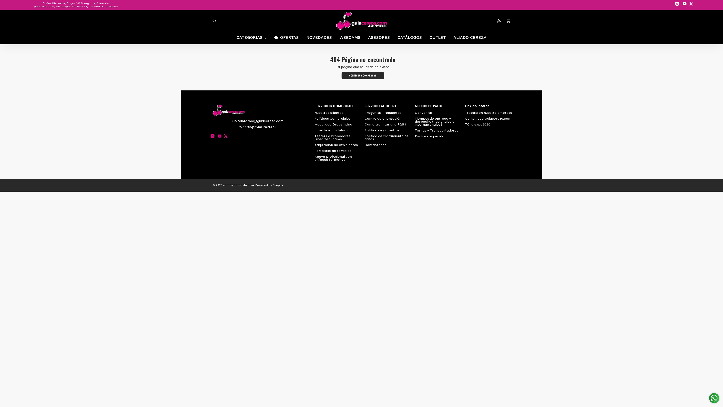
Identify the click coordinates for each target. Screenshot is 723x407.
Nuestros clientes (329, 113)
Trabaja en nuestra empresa (488, 113)
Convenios (423, 113)
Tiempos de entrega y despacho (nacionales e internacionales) (435, 121)
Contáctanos (375, 145)
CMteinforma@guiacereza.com (258, 121)
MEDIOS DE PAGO (428, 106)
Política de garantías (382, 130)
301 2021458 (267, 127)
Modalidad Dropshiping (333, 124)
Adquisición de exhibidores (336, 145)
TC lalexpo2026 (477, 124)
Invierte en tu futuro (331, 130)
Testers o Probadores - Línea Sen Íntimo (334, 137)
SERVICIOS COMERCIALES (335, 106)
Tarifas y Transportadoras (436, 130)
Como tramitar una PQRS (385, 124)
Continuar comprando (363, 75)
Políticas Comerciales (333, 118)
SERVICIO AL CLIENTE (381, 106)
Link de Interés (477, 106)
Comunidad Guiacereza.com (488, 118)
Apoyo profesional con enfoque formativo (333, 158)
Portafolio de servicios (333, 151)
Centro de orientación (383, 118)
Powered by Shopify (269, 185)
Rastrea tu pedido (429, 136)
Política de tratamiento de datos (387, 137)
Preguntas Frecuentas (383, 113)
